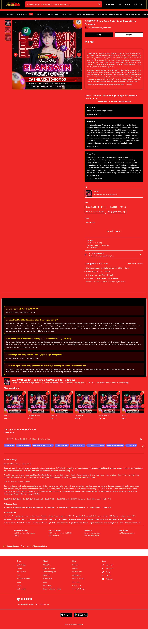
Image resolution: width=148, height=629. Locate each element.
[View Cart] (140, 4)
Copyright (76, 582)
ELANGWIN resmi (116, 14)
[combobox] (63, 4)
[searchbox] (74, 439)
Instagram (109, 565)
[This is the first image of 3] (16, 55)
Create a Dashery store (52, 589)
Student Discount (23, 579)
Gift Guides (21, 565)
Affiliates (46, 575)
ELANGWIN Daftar (66, 14)
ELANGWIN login (23, 14)
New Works (21, 572)
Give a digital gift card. (106, 247)
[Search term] (99, 4)
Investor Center (49, 568)
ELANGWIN (9, 14)
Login (19, 582)
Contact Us (76, 585)
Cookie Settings (78, 589)
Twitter (108, 572)
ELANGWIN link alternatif (84, 14)
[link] (9, 445)
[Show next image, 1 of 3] (79, 55)
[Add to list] (23, 393)
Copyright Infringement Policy (35, 546)
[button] (8, 23)
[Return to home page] (14, 4)
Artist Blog (47, 585)
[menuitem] (9, 14)
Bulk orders (21, 589)
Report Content (13, 546)
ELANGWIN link (102, 14)
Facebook (109, 568)
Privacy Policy (34, 604)
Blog (18, 575)
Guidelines (76, 575)
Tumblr (108, 575)
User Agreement (22, 604)
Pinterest (109, 579)
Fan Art (20, 568)
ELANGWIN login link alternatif (46, 14)
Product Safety (78, 579)
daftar (19, 585)
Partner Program (49, 572)
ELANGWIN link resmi (132, 14)
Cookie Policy (44, 604)
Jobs (45, 582)
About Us (46, 565)
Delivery (75, 565)
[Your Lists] (135, 4)
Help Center (77, 572)
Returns (75, 568)
